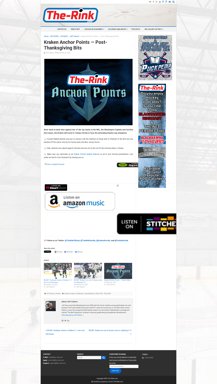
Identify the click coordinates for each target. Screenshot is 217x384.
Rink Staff (75, 29)
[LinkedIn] (68, 320)
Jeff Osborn (74, 36)
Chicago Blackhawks (93, 29)
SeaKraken (80, 293)
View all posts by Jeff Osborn (73, 315)
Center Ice (61, 29)
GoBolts (67, 293)
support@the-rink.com (58, 363)
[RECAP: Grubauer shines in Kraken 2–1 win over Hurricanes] (58, 271)
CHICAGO (64, 36)
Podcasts (135, 29)
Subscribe (115, 371)
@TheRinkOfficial (72, 240)
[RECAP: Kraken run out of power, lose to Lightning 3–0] (88, 271)
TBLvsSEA (107, 293)
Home (46, 36)
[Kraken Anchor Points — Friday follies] (118, 271)
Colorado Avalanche (117, 29)
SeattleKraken (90, 293)
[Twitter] (65, 320)
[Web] (62, 320)
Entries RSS (149, 358)
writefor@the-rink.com (56, 360)
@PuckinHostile (121, 240)
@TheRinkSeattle (87, 240)
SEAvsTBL (99, 293)
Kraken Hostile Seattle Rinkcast (87, 154)
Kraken (58, 293)
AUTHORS (54, 36)
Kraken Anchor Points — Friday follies (117, 280)
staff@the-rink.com (56, 357)
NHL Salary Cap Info (153, 29)
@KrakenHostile (103, 240)
